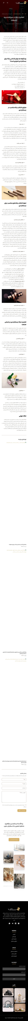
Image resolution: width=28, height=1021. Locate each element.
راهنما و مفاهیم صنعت (9, 23)
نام (24, 779)
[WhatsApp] (9, 923)
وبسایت (23, 788)
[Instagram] (18, 923)
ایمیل (24, 783)
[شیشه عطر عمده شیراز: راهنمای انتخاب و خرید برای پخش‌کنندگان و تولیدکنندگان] (14, 708)
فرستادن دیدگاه (22, 810)
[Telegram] (12, 923)
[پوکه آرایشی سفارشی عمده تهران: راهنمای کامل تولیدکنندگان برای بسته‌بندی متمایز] (14, 599)
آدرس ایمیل (23, 972)
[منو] (3, 2)
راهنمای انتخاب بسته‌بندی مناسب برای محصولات (17, 544)
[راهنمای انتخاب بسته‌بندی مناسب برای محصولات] (14, 492)
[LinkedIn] (15, 923)
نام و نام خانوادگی (22, 966)
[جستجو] (7, 2)
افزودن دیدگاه (22, 792)
